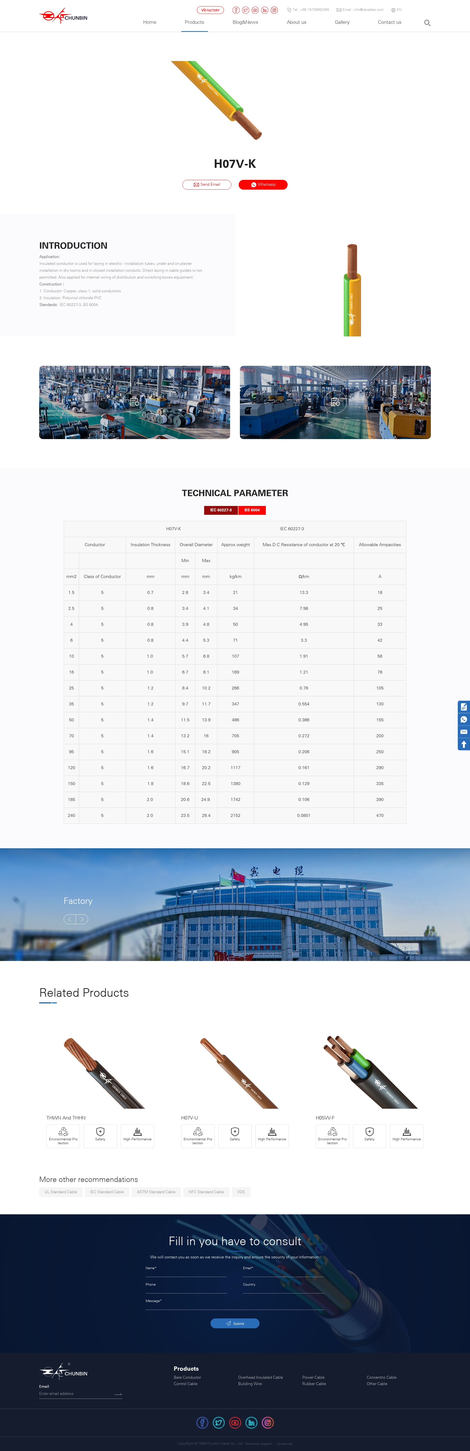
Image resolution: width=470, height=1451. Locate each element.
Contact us (389, 22)
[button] (70, 919)
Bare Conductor (187, 1377)
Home (149, 22)
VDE (241, 1192)
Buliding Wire (250, 1384)
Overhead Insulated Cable (260, 1377)
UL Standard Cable (61, 1192)
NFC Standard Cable (206, 1192)
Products (194, 22)
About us (296, 22)
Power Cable (313, 1377)
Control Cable (186, 1384)
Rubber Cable (314, 1384)
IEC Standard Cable (107, 1192)
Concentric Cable (382, 1377)
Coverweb (285, 1444)
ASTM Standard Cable (156, 1192)
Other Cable (377, 1384)
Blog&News (245, 22)
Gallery (342, 22)
